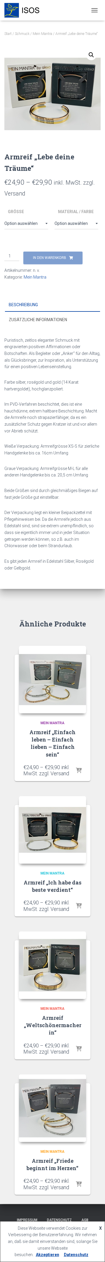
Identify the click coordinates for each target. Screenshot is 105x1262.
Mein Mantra (42, 34)
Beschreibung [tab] (23, 304)
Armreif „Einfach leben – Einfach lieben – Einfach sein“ (52, 743)
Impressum (27, 1220)
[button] (91, 55)
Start (8, 34)
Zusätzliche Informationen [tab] (38, 319)
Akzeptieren (47, 1254)
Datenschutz (59, 1220)
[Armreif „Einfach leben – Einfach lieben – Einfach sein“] (52, 679)
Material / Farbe (76, 211)
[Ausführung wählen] (79, 771)
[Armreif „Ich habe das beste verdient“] (52, 830)
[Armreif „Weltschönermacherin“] (52, 965)
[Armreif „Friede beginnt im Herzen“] (52, 1108)
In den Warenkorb (49, 258)
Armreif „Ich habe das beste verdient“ (52, 886)
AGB (84, 1220)
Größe (16, 211)
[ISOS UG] (24, 10)
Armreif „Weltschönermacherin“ (52, 1025)
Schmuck (22, 34)
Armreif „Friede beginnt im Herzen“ (52, 1164)
